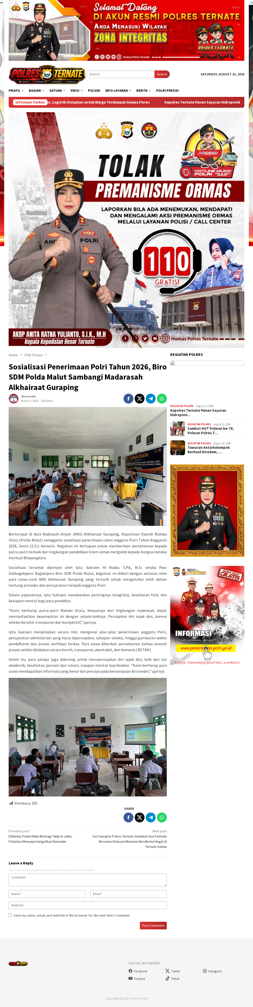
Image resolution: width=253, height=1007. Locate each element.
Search (162, 74)
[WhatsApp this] (162, 399)
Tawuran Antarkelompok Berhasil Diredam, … (209, 449)
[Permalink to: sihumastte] (14, 398)
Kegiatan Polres (182, 406)
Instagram (215, 971)
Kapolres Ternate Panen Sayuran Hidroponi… (198, 412)
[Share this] (128, 399)
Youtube (139, 979)
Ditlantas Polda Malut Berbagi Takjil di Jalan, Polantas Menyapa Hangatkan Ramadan (40, 836)
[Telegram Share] (151, 399)
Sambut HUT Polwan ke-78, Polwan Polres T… (211, 430)
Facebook (140, 971)
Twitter (175, 971)
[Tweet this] (140, 399)
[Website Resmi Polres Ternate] (47, 74)
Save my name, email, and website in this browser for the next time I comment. (72, 915)
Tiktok (175, 979)
